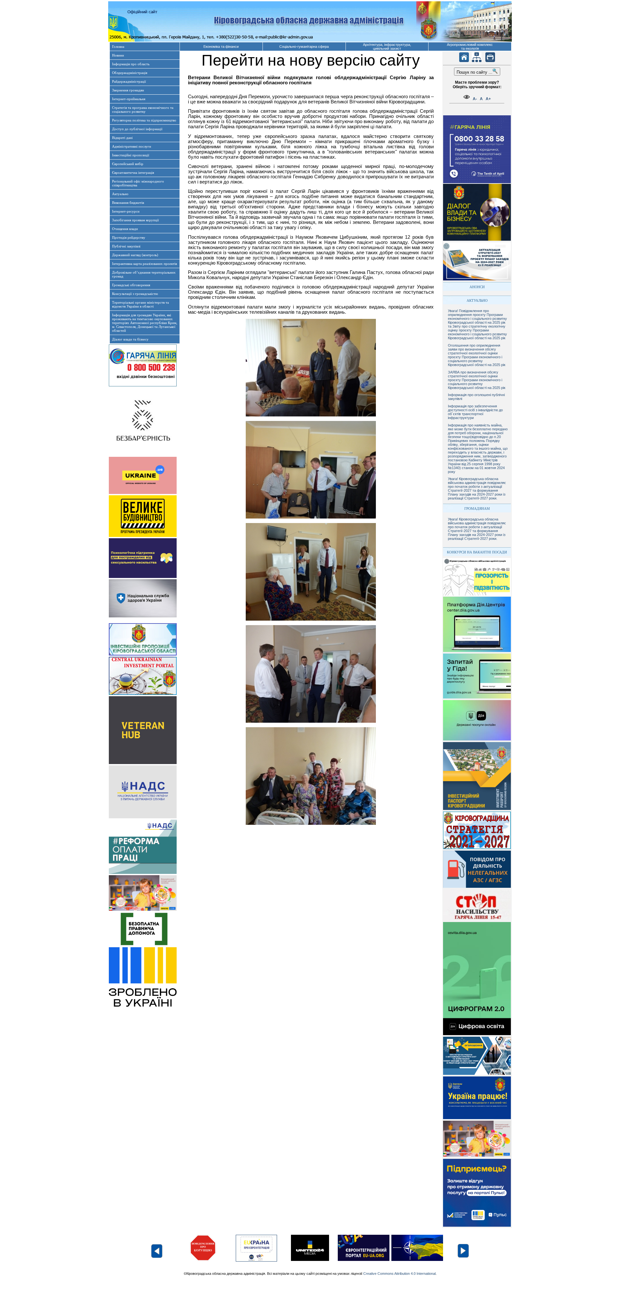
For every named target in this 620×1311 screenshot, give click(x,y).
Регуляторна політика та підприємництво (144, 120)
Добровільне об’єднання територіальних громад (144, 274)
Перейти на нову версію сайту (311, 60)
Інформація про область (131, 64)
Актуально (120, 194)
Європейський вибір (127, 164)
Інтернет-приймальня (128, 99)
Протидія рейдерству (128, 237)
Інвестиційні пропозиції (130, 155)
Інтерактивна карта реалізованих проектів (144, 264)
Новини (118, 55)
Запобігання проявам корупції (135, 220)
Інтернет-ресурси (126, 211)
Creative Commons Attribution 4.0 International (399, 1273)
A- (475, 99)
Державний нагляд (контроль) (135, 255)
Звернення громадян (128, 90)
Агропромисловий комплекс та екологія (470, 46)
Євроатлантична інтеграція (133, 172)
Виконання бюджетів (128, 203)
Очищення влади (125, 229)
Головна (118, 46)
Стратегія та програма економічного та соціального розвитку (142, 109)
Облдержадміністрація (129, 73)
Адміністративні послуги (131, 146)
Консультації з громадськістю (135, 294)
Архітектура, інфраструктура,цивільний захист (387, 46)
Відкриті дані (122, 138)
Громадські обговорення (131, 285)
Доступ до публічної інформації (137, 129)
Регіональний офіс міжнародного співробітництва (138, 183)
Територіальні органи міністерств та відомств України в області (140, 304)
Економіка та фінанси (221, 46)
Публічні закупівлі (126, 246)
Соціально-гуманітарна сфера (304, 46)
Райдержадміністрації (129, 81)
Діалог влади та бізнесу (130, 339)
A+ (488, 99)
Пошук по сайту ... (474, 72)
